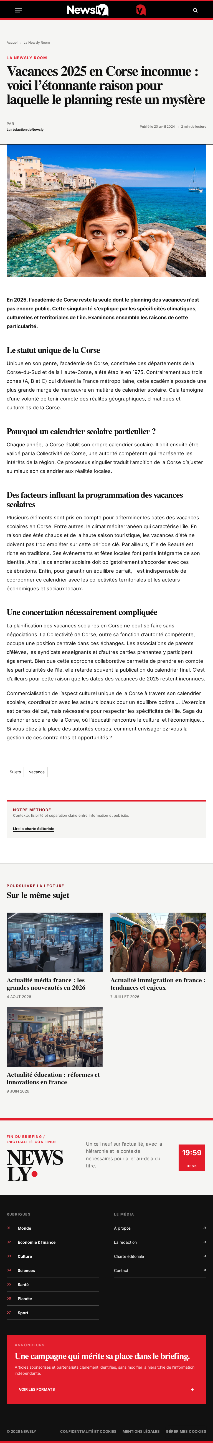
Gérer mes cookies (186, 1431)
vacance (37, 771)
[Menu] (18, 10)
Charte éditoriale (160, 1256)
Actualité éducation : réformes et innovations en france (53, 1077)
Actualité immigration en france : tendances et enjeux (158, 983)
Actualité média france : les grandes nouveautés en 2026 (46, 983)
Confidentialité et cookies (88, 1431)
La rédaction (160, 1242)
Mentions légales (141, 1431)
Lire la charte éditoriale (33, 828)
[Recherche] (195, 10)
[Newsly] (106, 10)
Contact (160, 1270)
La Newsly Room (37, 42)
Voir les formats (106, 1389)
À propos (160, 1228)
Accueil (12, 42)
